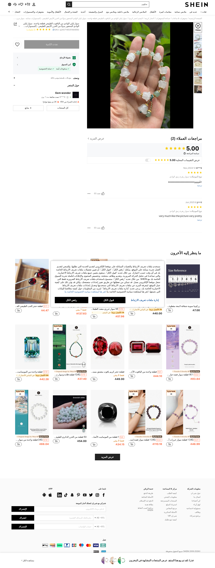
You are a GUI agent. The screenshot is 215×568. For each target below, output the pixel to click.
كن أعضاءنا (196, 501)
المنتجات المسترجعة (169, 501)
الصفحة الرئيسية (195, 18)
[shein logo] (196, 4)
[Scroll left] (13, 12)
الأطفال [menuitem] (153, 12)
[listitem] (183, 289)
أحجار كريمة (149, 18)
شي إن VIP (172, 516)
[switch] (148, 160)
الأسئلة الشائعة (147, 497)
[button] (15, 4)
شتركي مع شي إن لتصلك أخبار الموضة (91, 503)
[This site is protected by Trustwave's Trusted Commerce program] (103, 551)
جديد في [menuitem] (193, 12)
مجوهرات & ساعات (179, 18)
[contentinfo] (58, 545)
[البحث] (69, 4)
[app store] (50, 496)
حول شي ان (195, 493)
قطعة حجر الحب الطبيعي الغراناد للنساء (31, 306)
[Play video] (140, 75)
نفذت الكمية (52, 44)
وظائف (197, 512)
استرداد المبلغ (171, 504)
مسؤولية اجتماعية (193, 508)
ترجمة (199, 186)
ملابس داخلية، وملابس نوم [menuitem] (117, 12)
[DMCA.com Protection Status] (96, 551)
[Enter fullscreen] (90, 126)
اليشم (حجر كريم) (136, 18)
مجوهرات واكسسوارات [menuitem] (33, 12)
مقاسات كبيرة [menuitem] (165, 12)
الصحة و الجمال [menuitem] (71, 12)
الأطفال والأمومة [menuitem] (54, 12)
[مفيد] (103, 193)
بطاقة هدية (149, 504)
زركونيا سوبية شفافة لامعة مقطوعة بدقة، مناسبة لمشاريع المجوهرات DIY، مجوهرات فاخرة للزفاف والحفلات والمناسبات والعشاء (183, 306)
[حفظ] (17, 44)
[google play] (44, 496)
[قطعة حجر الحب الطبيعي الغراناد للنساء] (32, 281)
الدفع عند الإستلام (146, 501)
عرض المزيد (107, 457)
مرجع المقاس (171, 508)
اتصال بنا (197, 497)
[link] (27, 4)
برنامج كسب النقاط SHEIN (145, 509)
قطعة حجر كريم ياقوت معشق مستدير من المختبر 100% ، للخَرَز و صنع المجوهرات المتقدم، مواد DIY (107, 371)
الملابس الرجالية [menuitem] (139, 12)
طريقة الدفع (148, 493)
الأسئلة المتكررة (170, 512)
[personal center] (34, 4)
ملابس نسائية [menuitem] (180, 12)
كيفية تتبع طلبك (171, 520)
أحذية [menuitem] (83, 12)
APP (50, 489)
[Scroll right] (9, 12)
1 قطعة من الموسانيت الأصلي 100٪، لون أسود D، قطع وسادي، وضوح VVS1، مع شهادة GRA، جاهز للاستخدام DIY (107, 437)
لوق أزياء (196, 504)
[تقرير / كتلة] (89, 193)
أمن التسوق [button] (66, 64)
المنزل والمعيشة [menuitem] (96, 12)
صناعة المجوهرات (163, 18)
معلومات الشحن (170, 497)
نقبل (104, 540)
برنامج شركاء (195, 516)
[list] (81, 495)
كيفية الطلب (172, 493)
